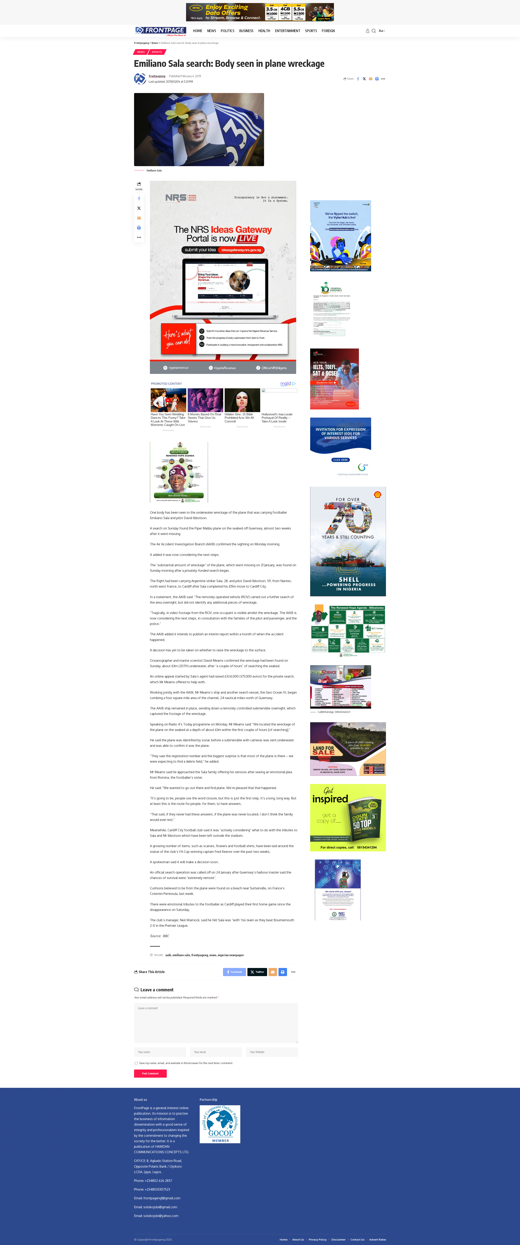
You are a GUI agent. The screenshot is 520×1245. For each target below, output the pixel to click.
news (212, 955)
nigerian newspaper (231, 955)
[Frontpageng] (160, 31)
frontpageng (157, 76)
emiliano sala (181, 955)
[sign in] (368, 31)
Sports (157, 51)
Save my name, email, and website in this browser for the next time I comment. (186, 1063)
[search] (374, 30)
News (141, 51)
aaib (168, 955)
